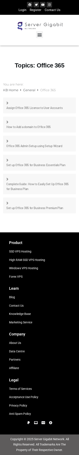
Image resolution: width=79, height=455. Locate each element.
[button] (39, 34)
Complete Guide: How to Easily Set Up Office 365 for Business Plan (37, 186)
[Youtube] (43, 4)
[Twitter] (36, 4)
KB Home (11, 90)
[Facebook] (29, 4)
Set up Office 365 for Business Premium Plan (34, 208)
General (29, 90)
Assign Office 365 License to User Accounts (34, 108)
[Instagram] (49, 4)
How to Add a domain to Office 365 (28, 127)
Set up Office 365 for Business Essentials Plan (35, 165)
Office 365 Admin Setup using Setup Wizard (34, 146)
